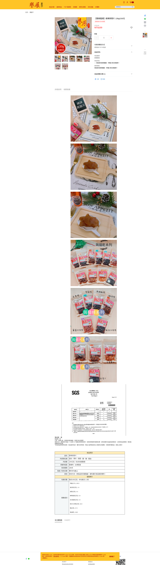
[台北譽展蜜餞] (35, 5)
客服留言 (90, 562)
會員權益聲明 (91, 564)
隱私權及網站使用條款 (67, 564)
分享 (97, 79)
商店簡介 (64, 562)
